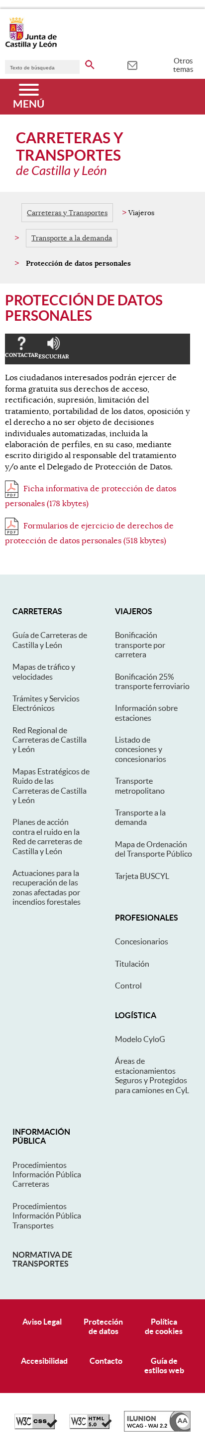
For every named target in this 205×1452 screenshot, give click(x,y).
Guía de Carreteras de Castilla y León (49, 640)
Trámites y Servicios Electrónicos (46, 703)
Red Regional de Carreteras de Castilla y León (49, 740)
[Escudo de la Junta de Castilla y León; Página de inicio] (31, 47)
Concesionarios (141, 941)
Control (128, 985)
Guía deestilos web (164, 1365)
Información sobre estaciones (146, 712)
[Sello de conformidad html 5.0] (90, 1427)
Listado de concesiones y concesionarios (140, 749)
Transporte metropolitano (140, 785)
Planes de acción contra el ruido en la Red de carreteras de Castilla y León (47, 836)
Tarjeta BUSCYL (142, 875)
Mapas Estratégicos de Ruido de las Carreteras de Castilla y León (51, 786)
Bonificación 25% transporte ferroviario (152, 681)
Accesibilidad (44, 1360)
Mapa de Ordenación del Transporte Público (153, 849)
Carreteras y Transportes (67, 212)
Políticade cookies (164, 1326)
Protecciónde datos (103, 1326)
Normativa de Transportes (42, 1259)
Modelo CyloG (140, 1039)
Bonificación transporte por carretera (140, 645)
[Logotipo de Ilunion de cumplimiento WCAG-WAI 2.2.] (157, 1429)
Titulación (132, 963)
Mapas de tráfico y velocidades (43, 671)
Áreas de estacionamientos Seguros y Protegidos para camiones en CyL (152, 1075)
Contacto (106, 1360)
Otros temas (183, 65)
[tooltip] (132, 64)
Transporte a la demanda (71, 237)
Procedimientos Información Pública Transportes (46, 1216)
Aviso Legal (42, 1321)
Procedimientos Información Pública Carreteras (46, 1175)
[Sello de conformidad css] (35, 1427)
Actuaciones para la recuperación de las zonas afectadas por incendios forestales (46, 887)
